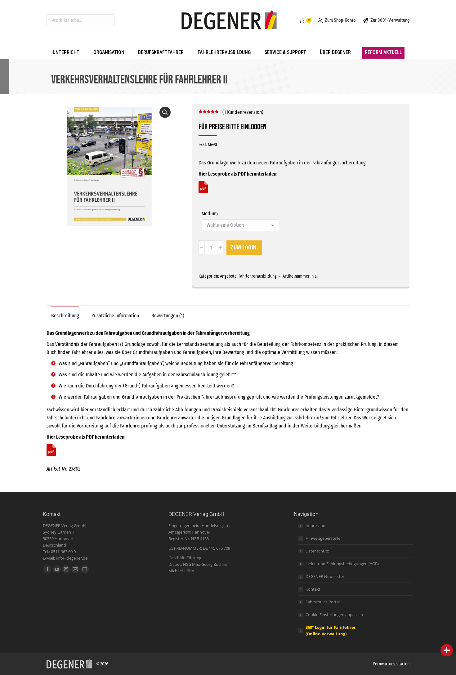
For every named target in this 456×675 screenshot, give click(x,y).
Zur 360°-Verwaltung (389, 20)
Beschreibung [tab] (65, 316)
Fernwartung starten (391, 664)
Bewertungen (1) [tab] (167, 316)
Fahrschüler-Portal (323, 602)
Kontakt (313, 589)
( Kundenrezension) (242, 112)
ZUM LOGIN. (244, 247)
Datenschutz (317, 551)
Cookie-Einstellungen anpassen (334, 614)
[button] (165, 112)
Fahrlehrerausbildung (258, 276)
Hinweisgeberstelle (323, 538)
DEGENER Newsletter (325, 576)
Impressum (316, 525)
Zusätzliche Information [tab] (115, 316)
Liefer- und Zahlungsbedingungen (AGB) (342, 563)
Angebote (228, 276)
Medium (210, 214)
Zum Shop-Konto (340, 20)
